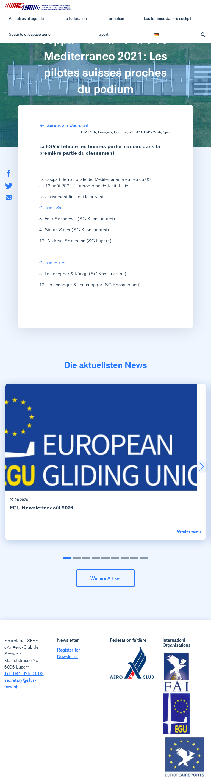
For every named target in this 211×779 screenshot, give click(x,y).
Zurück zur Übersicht (67, 125)
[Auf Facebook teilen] (8, 173)
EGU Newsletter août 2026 (41, 507)
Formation (115, 18)
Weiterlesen (189, 531)
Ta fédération (75, 18)
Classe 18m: (51, 208)
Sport (103, 34)
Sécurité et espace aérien (31, 34)
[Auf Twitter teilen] (8, 186)
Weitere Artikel (105, 578)
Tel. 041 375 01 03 (24, 674)
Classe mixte (51, 263)
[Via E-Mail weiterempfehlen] (9, 197)
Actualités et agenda (26, 18)
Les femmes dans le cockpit (167, 18)
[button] (201, 466)
